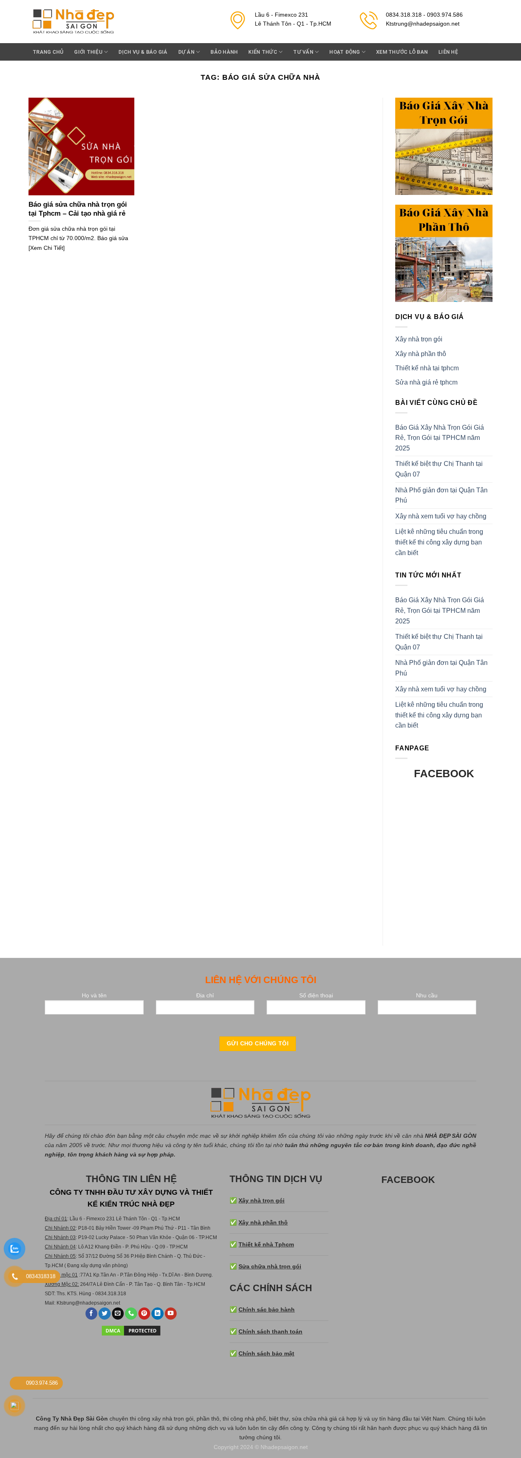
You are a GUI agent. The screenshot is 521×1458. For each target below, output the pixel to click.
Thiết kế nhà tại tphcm (427, 368)
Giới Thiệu (88, 52)
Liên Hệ (448, 52)
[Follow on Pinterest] (144, 1313)
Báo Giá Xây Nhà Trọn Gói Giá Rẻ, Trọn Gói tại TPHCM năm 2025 (439, 438)
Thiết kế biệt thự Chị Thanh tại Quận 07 (439, 469)
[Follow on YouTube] (171, 1313)
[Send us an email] (118, 1313)
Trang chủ (48, 52)
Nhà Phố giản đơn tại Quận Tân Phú (441, 495)
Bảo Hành (224, 52)
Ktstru (63, 1303)
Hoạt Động (344, 52)
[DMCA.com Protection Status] (131, 1330)
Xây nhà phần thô (420, 353)
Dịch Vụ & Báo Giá (142, 52)
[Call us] (131, 1313)
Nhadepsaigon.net (284, 1447)
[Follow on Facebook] (91, 1313)
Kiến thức (262, 52)
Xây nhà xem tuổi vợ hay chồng (440, 516)
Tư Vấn (303, 52)
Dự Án (186, 52)
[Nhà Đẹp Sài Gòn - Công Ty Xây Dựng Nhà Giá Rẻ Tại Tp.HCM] (73, 22)
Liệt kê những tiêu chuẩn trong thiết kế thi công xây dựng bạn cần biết (439, 542)
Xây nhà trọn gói (418, 339)
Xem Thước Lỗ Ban (402, 52)
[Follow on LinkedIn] (157, 1313)
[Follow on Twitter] (105, 1313)
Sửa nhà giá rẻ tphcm (426, 382)
